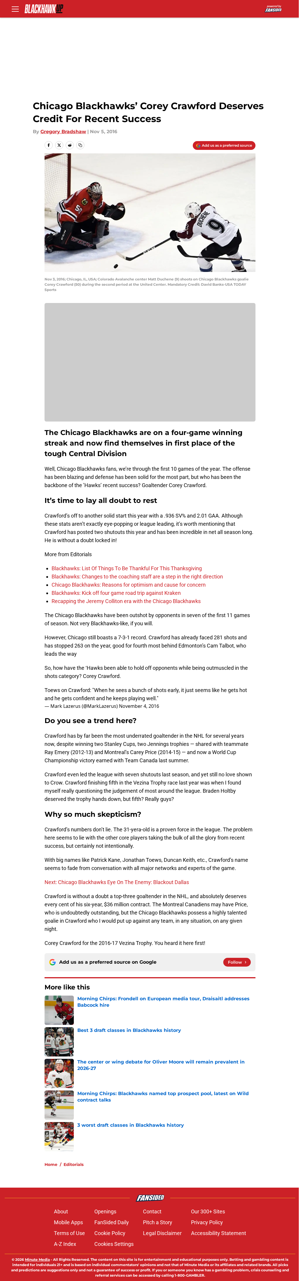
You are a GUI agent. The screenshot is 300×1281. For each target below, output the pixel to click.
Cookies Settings (114, 1244)
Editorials (73, 1164)
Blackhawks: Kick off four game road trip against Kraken (116, 593)
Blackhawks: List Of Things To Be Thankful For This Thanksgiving (127, 568)
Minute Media (37, 1259)
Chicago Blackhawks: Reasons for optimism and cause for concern (129, 585)
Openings (105, 1211)
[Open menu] (15, 8)
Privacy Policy (207, 1222)
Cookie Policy (109, 1233)
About (61, 1211)
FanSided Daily (111, 1222)
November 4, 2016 (139, 706)
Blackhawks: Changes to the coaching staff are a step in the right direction (137, 576)
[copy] (80, 145)
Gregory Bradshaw (63, 131)
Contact (152, 1211)
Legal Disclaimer (162, 1233)
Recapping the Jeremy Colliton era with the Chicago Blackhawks (126, 601)
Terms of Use (69, 1233)
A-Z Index (65, 1244)
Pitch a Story (157, 1222)
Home (51, 1164)
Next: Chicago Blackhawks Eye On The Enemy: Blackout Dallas (117, 882)
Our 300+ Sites (208, 1211)
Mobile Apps (68, 1222)
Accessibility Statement (218, 1233)
